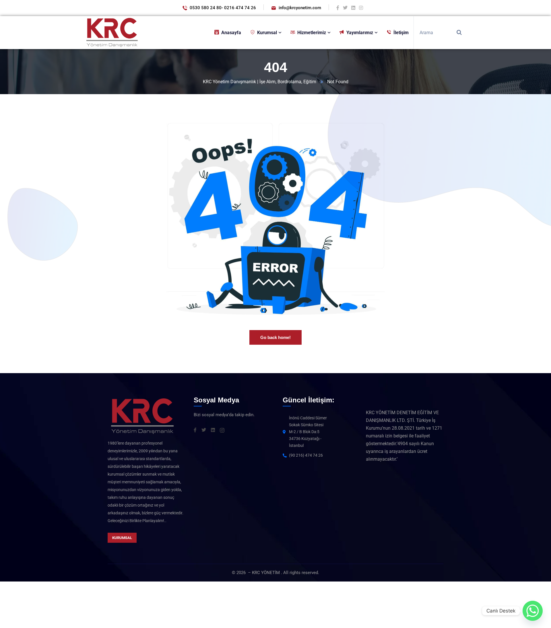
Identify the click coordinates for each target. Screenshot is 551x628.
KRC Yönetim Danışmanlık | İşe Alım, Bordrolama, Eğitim (259, 81)
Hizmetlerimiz (311, 32)
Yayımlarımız (359, 32)
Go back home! (275, 337)
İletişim (401, 32)
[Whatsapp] (533, 611)
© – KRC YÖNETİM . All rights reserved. (275, 572)
